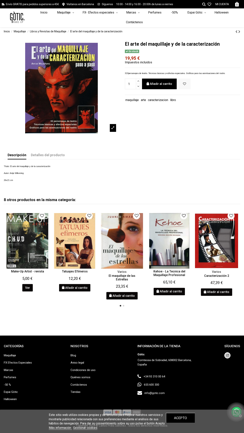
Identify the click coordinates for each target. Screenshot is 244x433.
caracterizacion (158, 100)
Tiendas (75, 392)
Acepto (180, 418)
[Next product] (239, 31)
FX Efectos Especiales (18, 362)
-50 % (7, 384)
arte (143, 100)
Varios (122, 272)
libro (173, 100)
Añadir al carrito (161, 84)
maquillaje (132, 100)
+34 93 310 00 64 (154, 376)
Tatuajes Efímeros (75, 271)
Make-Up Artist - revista (27, 271)
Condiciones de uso (83, 370)
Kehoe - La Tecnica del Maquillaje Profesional (169, 273)
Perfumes (10, 377)
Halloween (10, 399)
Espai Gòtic (11, 392)
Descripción (17, 155)
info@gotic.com (154, 393)
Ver (27, 288)
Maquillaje (10, 355)
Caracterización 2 (216, 276)
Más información (60, 428)
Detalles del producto (48, 155)
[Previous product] (237, 31)
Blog (73, 355)
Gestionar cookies (85, 428)
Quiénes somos (80, 377)
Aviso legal (77, 362)
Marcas (8, 370)
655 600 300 (151, 384)
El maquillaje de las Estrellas (122, 277)
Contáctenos (79, 384)
